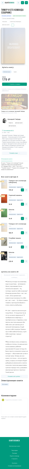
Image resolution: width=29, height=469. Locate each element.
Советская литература (15, 21)
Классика (4, 21)
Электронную (6, 71)
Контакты (14, 463)
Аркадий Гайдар (14, 119)
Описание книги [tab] (6, 159)
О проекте (14, 458)
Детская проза (12, 125)
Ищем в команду (14, 456)
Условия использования (14, 466)
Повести (11, 122)
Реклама (14, 453)
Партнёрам (14, 450)
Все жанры (5, 384)
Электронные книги (14, 446)
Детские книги (5, 24)
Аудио (15, 71)
